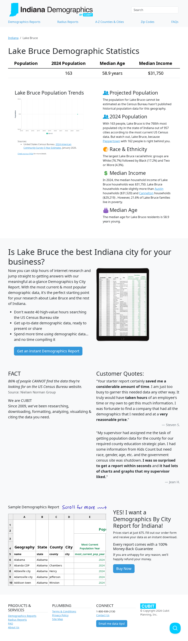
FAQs (174, 22)
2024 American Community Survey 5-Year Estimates (47, 146)
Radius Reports (67, 22)
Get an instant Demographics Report (48, 351)
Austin (159, 189)
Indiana (13, 38)
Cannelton (146, 193)
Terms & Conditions (64, 611)
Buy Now (123, 568)
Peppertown (111, 141)
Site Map (57, 619)
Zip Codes (147, 22)
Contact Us (102, 615)
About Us (13, 627)
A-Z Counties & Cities (109, 22)
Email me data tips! (112, 624)
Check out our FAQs (25, 153)
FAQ (10, 623)
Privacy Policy (60, 615)
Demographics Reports (24, 22)
